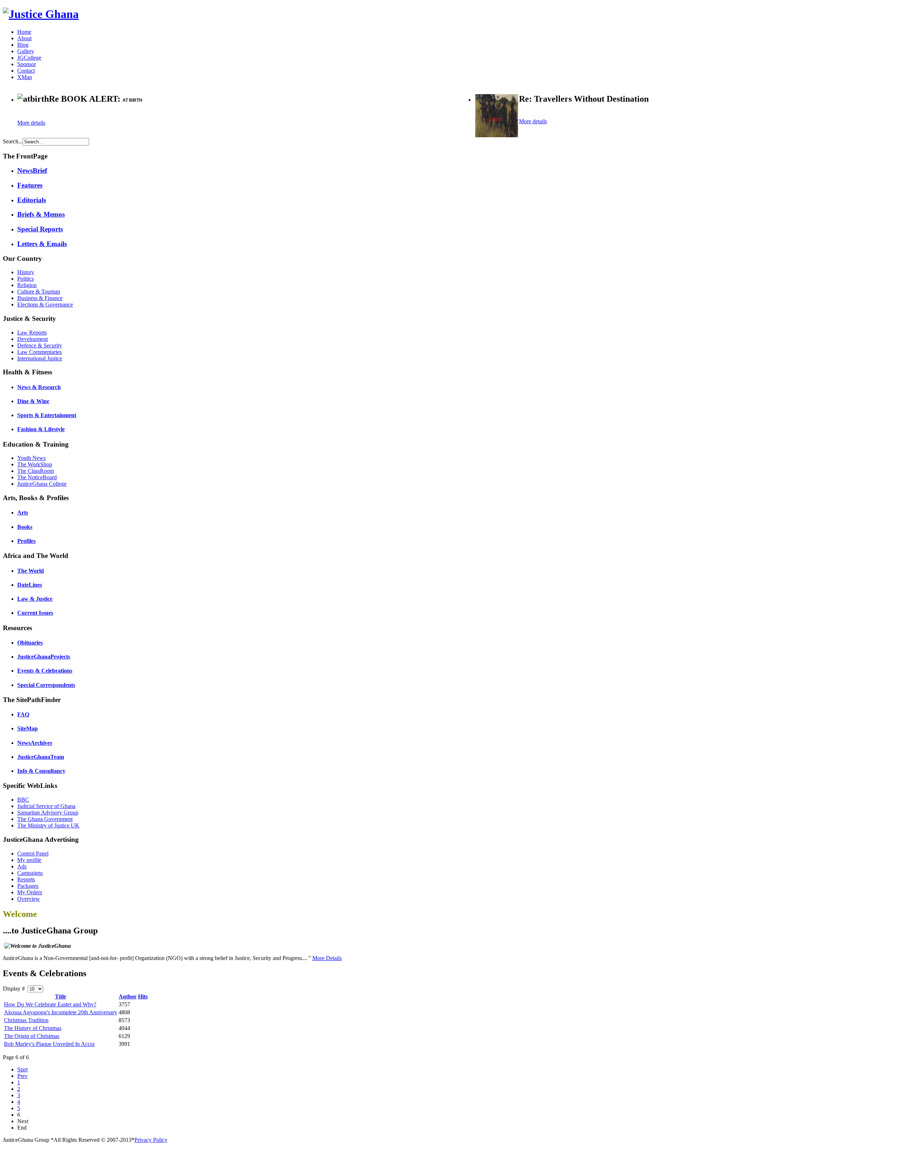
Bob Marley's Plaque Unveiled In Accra (49, 1044)
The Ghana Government (45, 819)
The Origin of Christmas (31, 1036)
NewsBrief (32, 170)
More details (31, 123)
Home (24, 32)
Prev (22, 1076)
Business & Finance (40, 298)
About (24, 38)
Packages (27, 886)
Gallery (25, 51)
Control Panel (33, 853)
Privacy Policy (150, 1140)
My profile (29, 860)
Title (60, 996)
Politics (25, 279)
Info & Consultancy (41, 771)
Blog (22, 45)
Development (32, 339)
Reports (26, 879)
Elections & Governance (45, 304)
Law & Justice (34, 599)
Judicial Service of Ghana (46, 806)
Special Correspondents (46, 685)
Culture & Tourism (38, 292)
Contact (26, 71)
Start (22, 1069)
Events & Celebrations (44, 671)
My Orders (29, 892)
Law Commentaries (39, 352)
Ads (22, 866)
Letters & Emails (42, 244)
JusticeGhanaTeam (40, 757)
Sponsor (26, 64)
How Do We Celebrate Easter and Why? (50, 1004)
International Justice (39, 358)
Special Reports (40, 229)
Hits (143, 996)
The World (30, 571)
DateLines (29, 585)
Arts (22, 512)
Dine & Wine (33, 401)
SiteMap (27, 728)
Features (29, 185)
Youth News (31, 458)
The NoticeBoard (37, 477)
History (25, 272)
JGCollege (29, 58)
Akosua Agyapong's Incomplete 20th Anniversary (60, 1012)
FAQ (23, 714)
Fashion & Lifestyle (41, 429)
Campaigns (30, 873)
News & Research (39, 387)
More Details (327, 958)
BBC (23, 800)
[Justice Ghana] (41, 14)
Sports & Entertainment (46, 415)
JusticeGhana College (41, 484)
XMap (24, 77)
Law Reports (32, 332)
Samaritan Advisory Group (47, 812)
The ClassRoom (35, 471)
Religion (27, 285)
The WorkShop (34, 464)
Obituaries (30, 643)
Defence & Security (39, 345)
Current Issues (35, 613)
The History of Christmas (32, 1028)
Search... (13, 141)
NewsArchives (34, 743)
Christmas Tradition (26, 1020)
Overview (28, 899)
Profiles (26, 541)
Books (24, 527)
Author (128, 996)
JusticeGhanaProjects (43, 657)
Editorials (31, 200)
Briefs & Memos (41, 214)
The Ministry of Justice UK (48, 825)
